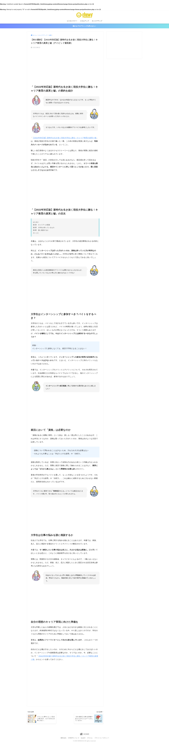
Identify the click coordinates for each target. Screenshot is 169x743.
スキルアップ (84, 21)
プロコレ (90, 738)
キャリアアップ (97, 21)
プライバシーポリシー (101, 738)
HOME (86, 734)
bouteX (83, 738)
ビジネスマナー (72, 21)
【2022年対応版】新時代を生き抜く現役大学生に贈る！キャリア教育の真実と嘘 (64, 138)
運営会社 (63, 738)
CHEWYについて (73, 738)
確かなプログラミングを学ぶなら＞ (84, 26)
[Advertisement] (65, 65)
